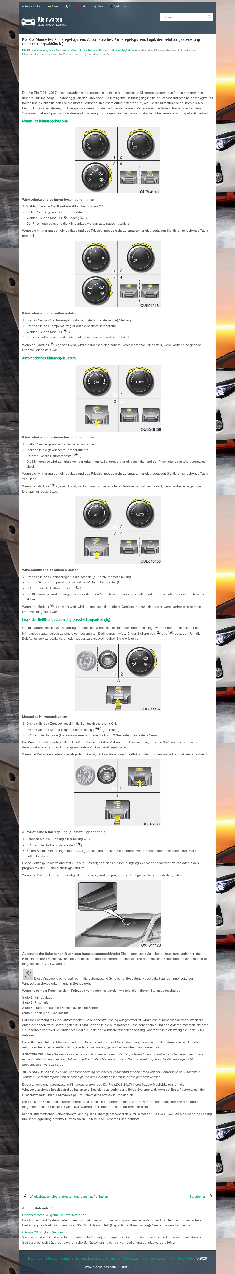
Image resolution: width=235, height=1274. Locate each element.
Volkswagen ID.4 (162, 1258)
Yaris (100, 6)
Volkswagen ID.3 (135, 1258)
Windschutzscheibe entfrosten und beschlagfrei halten (104, 50)
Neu (31, 1258)
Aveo (55, 6)
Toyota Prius (186, 1258)
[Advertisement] (117, 74)
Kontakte (66, 1258)
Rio (85, 6)
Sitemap (51, 1258)
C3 (70, 6)
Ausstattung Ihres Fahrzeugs (51, 50)
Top (39, 1258)
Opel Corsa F (121, 6)
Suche (115, 1258)
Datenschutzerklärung (92, 1258)
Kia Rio (26, 50)
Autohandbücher (31, 6)
